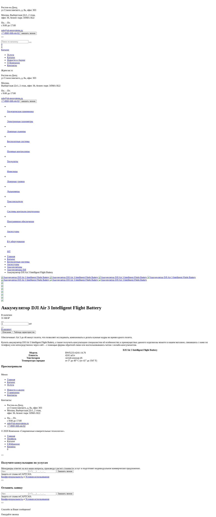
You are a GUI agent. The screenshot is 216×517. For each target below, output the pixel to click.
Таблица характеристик (24, 332)
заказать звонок (28, 33)
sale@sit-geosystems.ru (12, 30)
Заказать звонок (65, 471)
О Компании (13, 62)
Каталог (5, 50)
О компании (13, 392)
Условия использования (37, 477)
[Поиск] (30, 42)
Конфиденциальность (12, 477)
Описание (6, 332)
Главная (11, 379)
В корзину (6, 329)
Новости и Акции (16, 60)
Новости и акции (15, 390)
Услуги (10, 55)
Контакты (12, 65)
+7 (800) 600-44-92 (10, 101)
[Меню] (2, 36)
